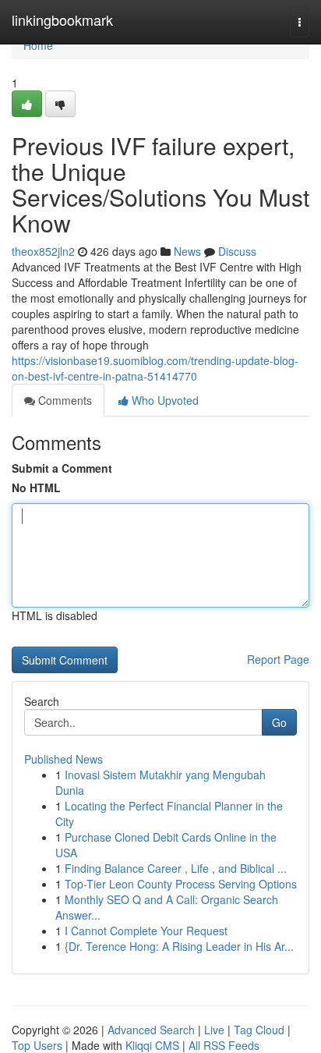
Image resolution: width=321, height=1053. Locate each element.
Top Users (37, 1045)
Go (279, 722)
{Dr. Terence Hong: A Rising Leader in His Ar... (179, 946)
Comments (63, 400)
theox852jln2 (43, 251)
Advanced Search (151, 1029)
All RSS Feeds (224, 1045)
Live (214, 1029)
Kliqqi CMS (152, 1045)
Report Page (278, 659)
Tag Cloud (259, 1029)
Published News (63, 759)
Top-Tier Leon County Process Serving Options (181, 884)
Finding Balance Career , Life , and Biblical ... (176, 868)
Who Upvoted (164, 400)
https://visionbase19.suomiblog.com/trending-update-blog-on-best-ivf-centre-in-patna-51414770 (155, 368)
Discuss (237, 251)
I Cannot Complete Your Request (146, 930)
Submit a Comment (62, 468)
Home (38, 45)
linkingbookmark (62, 19)
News (187, 251)
